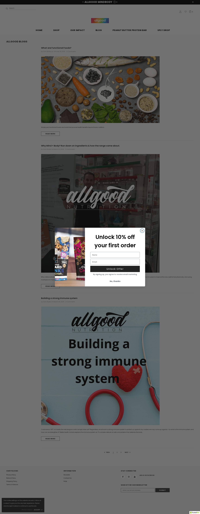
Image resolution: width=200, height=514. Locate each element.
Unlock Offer (115, 269)
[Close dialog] (142, 231)
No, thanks (115, 281)
